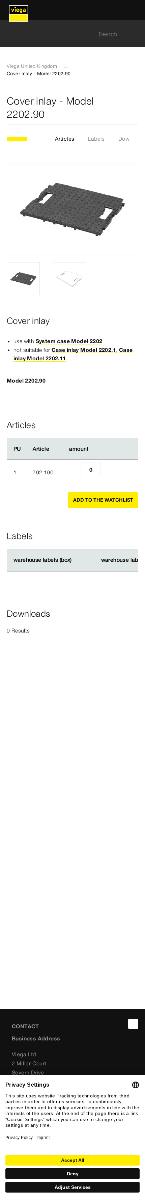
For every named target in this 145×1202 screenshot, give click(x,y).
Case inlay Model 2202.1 (84, 349)
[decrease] (73, 472)
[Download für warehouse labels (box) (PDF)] (77, 560)
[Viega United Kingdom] (18, 10)
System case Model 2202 (69, 341)
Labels (96, 138)
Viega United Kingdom (32, 66)
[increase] (108, 472)
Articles (64, 138)
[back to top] (133, 1024)
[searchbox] (67, 34)
